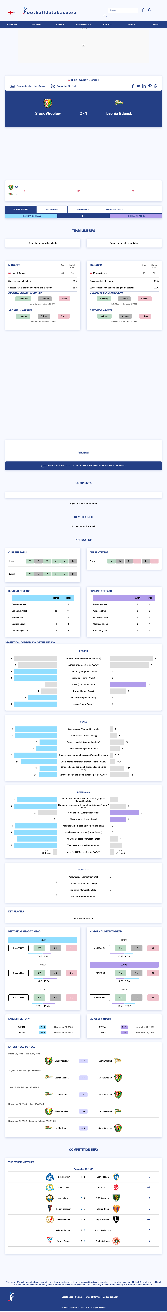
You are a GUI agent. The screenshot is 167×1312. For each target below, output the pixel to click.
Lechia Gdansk (105, 1061)
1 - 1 (83, 1061)
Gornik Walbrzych (102, 1230)
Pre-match (83, 209)
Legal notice (67, 1297)
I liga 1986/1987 (79, 80)
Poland (42, 86)
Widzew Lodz (63, 1219)
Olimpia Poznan (63, 1230)
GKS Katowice (102, 1198)
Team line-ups (20, 209)
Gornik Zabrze (63, 1241)
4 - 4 (83, 1078)
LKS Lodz (102, 1187)
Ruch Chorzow (63, 1177)
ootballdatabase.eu (52, 12)
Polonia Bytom (102, 1209)
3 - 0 (83, 1128)
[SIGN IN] (149, 10)
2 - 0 (83, 1111)
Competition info (114, 209)
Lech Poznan (103, 1177)
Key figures (52, 209)
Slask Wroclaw (61, 1061)
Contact (78, 1297)
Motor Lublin (64, 1187)
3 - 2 (83, 1094)
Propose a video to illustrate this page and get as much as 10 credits (86, 465)
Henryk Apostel (19, 273)
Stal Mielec (63, 1198)
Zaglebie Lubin (103, 1241)
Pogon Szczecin (63, 1209)
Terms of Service (92, 1297)
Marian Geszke (100, 273)
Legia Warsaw (102, 1219)
